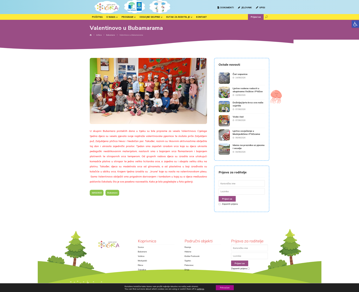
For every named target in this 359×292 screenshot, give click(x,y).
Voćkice (141, 256)
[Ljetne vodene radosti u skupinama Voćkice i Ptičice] (224, 92)
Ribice (140, 265)
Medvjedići (142, 261)
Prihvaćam (225, 287)
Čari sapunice (240, 74)
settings (200, 289)
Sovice (141, 247)
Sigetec (188, 261)
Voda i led (238, 116)
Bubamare (112, 192)
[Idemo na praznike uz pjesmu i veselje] (224, 149)
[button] (355, 24)
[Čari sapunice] (224, 78)
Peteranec (189, 265)
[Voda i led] (224, 120)
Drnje (187, 270)
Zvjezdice (142, 270)
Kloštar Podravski (192, 256)
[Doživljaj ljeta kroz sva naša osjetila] (224, 106)
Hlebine (188, 252)
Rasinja (188, 247)
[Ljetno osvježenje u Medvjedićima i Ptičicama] (224, 135)
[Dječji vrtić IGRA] (106, 7)
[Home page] (91, 35)
